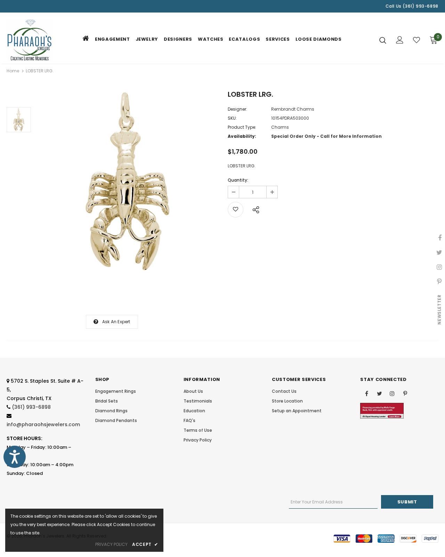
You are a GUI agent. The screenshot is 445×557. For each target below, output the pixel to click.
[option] (127, 181)
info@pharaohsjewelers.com (43, 424)
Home (13, 71)
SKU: (232, 118)
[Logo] (31, 40)
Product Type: (242, 127)
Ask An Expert (116, 322)
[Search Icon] (382, 40)
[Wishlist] (416, 40)
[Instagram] (392, 393)
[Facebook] (366, 393)
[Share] (254, 209)
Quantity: (238, 180)
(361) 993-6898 (31, 407)
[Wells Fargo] (382, 410)
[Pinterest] (405, 393)
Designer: (237, 109)
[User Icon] (400, 40)
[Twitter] (379, 393)
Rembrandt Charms (292, 109)
